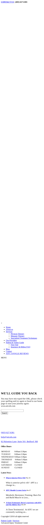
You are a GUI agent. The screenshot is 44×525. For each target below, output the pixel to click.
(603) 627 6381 (7, 432)
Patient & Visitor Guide (15, 343)
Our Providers (11, 340)
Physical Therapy (17, 334)
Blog (8, 349)
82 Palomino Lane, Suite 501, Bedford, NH (19, 441)
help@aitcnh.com (8, 437)
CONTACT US (7, 2)
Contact (9, 351)
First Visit (14, 345)
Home (8, 327)
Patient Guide (6, 521)
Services (9, 332)
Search (4, 413)
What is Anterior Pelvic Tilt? (16, 478)
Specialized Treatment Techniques (24, 338)
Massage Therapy (17, 336)
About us (9, 329)
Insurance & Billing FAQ (20, 347)
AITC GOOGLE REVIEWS (17, 353)
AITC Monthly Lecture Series (16, 490)
